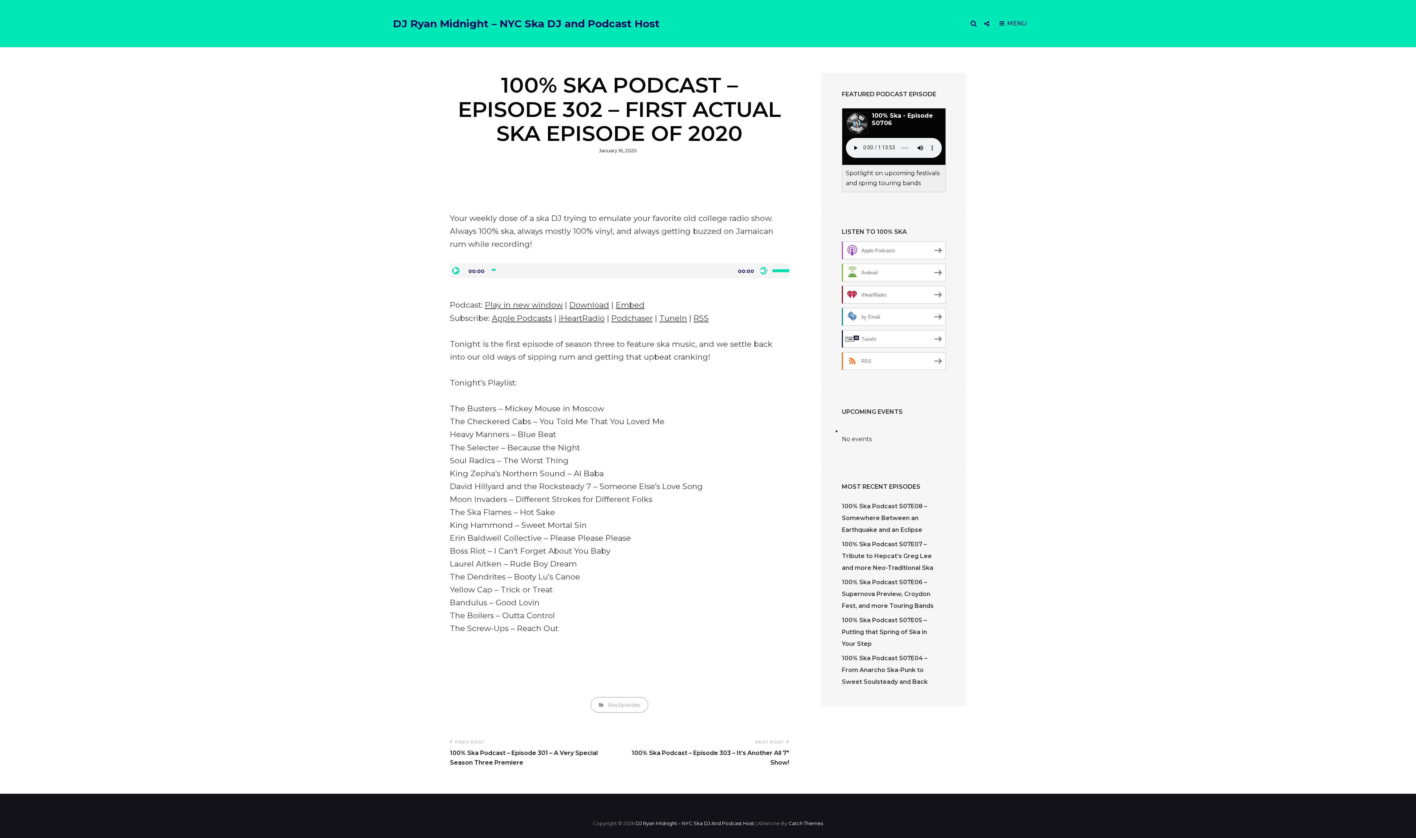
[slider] (781, 270)
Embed (630, 304)
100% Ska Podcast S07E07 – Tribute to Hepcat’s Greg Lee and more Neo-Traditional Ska (887, 556)
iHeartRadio (582, 318)
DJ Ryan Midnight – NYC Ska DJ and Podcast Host (526, 23)
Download (589, 304)
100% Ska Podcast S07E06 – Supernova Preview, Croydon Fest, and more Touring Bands (888, 594)
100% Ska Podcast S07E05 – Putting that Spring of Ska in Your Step (884, 632)
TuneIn (673, 318)
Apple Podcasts (522, 318)
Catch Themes (805, 823)
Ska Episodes (624, 705)
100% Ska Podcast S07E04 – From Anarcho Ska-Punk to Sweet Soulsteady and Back (885, 670)
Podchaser (632, 318)
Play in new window (524, 304)
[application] (619, 270)
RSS (701, 318)
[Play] (455, 270)
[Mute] (763, 270)
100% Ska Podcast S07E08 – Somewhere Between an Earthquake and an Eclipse (884, 518)
